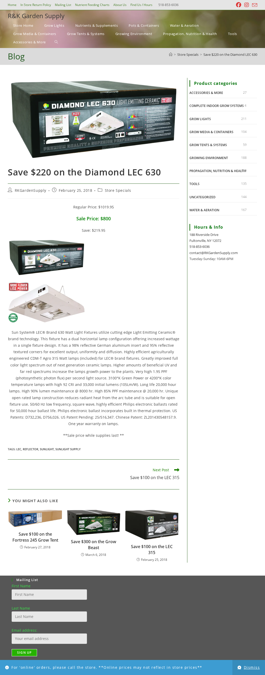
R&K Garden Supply (36, 15)
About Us (120, 5)
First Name (21, 585)
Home (12, 5)
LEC (18, 449)
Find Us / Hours (141, 5)
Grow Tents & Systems (208, 145)
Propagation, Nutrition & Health (217, 171)
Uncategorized (202, 197)
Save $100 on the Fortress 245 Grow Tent (35, 537)
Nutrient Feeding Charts (92, 5)
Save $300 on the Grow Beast (93, 544)
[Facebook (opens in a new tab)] (238, 5)
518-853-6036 (199, 246)
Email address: (24, 630)
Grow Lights (200, 119)
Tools (194, 184)
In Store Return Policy (35, 5)
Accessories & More (206, 93)
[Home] (170, 54)
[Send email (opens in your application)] (254, 5)
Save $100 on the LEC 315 (152, 549)
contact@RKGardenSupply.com (213, 252)
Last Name (21, 608)
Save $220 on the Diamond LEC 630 (230, 54)
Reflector (30, 449)
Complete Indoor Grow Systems (216, 106)
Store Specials (118, 190)
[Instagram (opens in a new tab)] (247, 5)
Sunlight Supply (68, 449)
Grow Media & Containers (211, 132)
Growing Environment (208, 158)
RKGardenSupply (30, 190)
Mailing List (63, 5)
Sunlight (47, 449)
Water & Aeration (204, 210)
